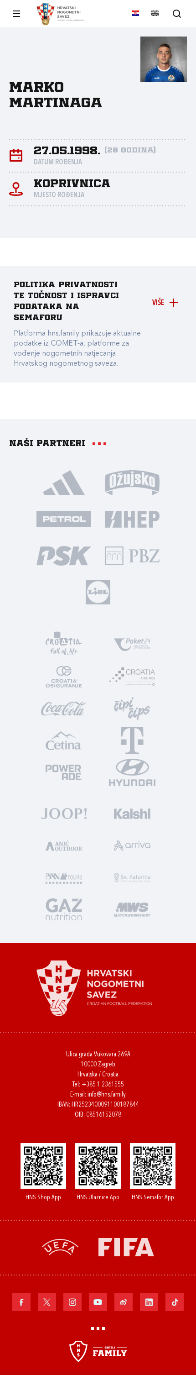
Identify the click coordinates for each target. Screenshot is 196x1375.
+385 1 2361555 (103, 1084)
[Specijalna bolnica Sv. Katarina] (132, 877)
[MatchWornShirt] (132, 909)
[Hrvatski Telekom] (132, 740)
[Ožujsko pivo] (132, 482)
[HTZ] (64, 644)
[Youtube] (98, 1302)
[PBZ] (132, 555)
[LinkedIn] (149, 1302)
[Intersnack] (132, 708)
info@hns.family (107, 1095)
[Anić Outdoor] (64, 845)
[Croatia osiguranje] (64, 676)
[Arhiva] (176, 13)
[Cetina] (64, 740)
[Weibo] (123, 1302)
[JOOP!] (64, 813)
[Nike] (64, 482)
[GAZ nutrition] (64, 909)
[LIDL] (98, 591)
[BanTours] (64, 877)
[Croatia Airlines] (132, 676)
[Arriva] (132, 845)
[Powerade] (64, 772)
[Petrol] (64, 518)
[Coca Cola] (64, 708)
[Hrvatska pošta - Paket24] (132, 644)
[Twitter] (47, 1302)
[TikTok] (174, 1302)
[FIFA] (126, 1246)
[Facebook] (21, 1302)
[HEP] (132, 518)
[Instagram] (72, 1302)
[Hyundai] (132, 772)
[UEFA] (60, 1246)
